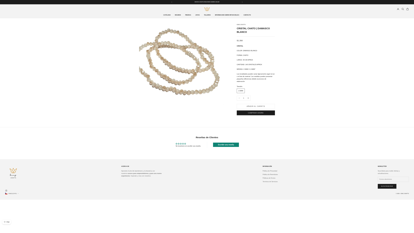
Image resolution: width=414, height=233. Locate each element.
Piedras (188, 15)
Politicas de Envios (269, 178)
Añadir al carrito (256, 106)
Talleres (207, 15)
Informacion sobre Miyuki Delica (227, 15)
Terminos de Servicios (270, 181)
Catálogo (167, 15)
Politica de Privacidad (270, 171)
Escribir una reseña (226, 145)
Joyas (197, 15)
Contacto (247, 15)
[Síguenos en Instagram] (6, 191)
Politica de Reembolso (270, 174)
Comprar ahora (256, 113)
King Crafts (241, 24)
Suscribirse (387, 186)
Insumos (178, 15)
